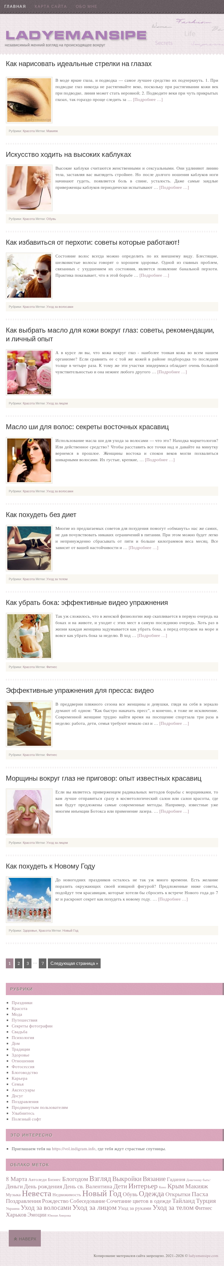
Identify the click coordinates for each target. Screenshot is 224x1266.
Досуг (17, 1095)
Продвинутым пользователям (40, 1107)
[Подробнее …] (148, 99)
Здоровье (30, 930)
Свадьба (19, 1031)
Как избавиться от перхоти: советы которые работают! (93, 242)
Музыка (13, 1194)
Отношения (23, 1060)
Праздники (22, 1002)
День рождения (43, 1186)
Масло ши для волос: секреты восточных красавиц (87, 427)
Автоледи (37, 1179)
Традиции (21, 1049)
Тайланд (183, 1200)
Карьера (19, 1078)
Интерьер (143, 1185)
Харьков (16, 1214)
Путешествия (24, 1020)
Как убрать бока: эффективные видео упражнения (87, 603)
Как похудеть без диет (41, 515)
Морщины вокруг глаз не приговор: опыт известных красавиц (104, 778)
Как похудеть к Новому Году (50, 866)
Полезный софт (26, 1119)
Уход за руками (134, 1207)
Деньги (14, 1186)
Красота (29, 131)
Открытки (177, 1194)
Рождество (55, 1201)
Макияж (52, 131)
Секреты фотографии (32, 1026)
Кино (162, 1187)
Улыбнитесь (23, 1113)
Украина (13, 1208)
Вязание (154, 1178)
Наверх (27, 1239)
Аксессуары (23, 1090)
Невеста (36, 1192)
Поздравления (25, 1101)
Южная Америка (59, 1215)
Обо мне (87, 6)
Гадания (176, 1179)
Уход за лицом (57, 403)
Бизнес (54, 1179)
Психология (23, 1037)
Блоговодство (25, 1072)
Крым (175, 1185)
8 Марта (16, 1179)
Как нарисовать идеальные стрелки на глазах (79, 64)
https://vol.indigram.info (73, 1148)
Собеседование (87, 1200)
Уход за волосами (59, 306)
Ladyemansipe (112, 33)
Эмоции (36, 1214)
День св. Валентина (87, 1186)
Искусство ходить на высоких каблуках (68, 154)
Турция (206, 1200)
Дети (120, 1185)
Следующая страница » (74, 963)
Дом (16, 1043)
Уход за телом (57, 579)
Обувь (51, 219)
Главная (15, 6)
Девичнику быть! (198, 1180)
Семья (18, 1084)
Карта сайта (51, 6)
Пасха (200, 1193)
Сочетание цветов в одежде (138, 1200)
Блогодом (75, 1178)
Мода (17, 1014)
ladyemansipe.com (203, 1255)
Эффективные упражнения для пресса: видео (80, 690)
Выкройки (126, 1178)
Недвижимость (66, 1194)
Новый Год (70, 930)
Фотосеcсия (23, 1066)
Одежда (151, 1193)
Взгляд (100, 1178)
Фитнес (51, 667)
